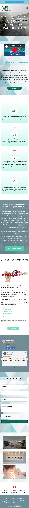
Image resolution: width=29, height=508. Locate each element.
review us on (10, 348)
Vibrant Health (10, 340)
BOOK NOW (15, 421)
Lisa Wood (10, 352)
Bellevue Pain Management (20, 502)
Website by (14, 505)
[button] (27, 8)
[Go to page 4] (16, 367)
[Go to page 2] (14, 367)
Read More (13, 328)
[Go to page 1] (13, 367)
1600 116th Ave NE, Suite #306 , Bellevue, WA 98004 (14, 498)
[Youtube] (14, 487)
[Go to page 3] (15, 367)
